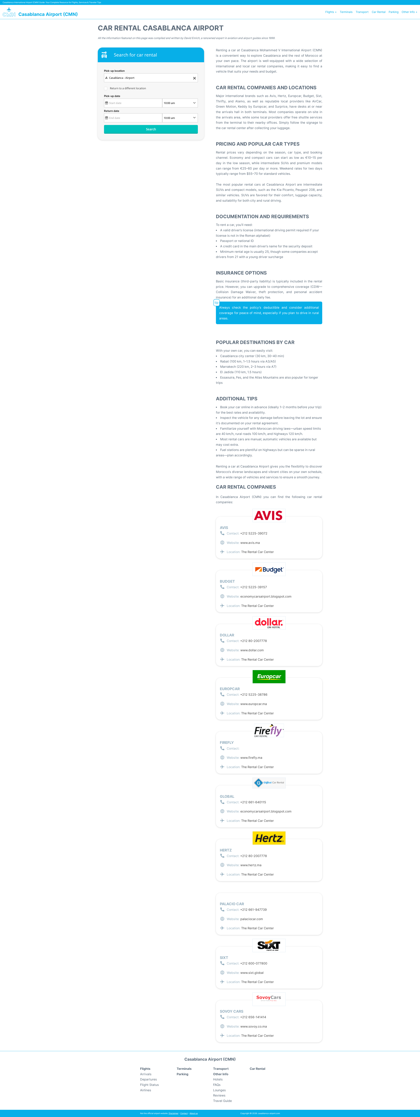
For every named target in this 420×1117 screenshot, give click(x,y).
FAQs (216, 1085)
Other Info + (409, 12)
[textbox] (151, 77)
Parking (394, 12)
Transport (362, 12)
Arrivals (145, 1074)
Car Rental (379, 12)
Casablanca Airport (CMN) (48, 14)
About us (194, 1113)
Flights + (331, 12)
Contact (184, 1113)
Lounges (219, 1090)
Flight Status (149, 1085)
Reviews (219, 1095)
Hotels (218, 1079)
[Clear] (194, 78)
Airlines (145, 1090)
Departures (148, 1079)
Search (151, 129)
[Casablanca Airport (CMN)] (9, 12)
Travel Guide (222, 1101)
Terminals (346, 12)
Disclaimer (173, 1113)
